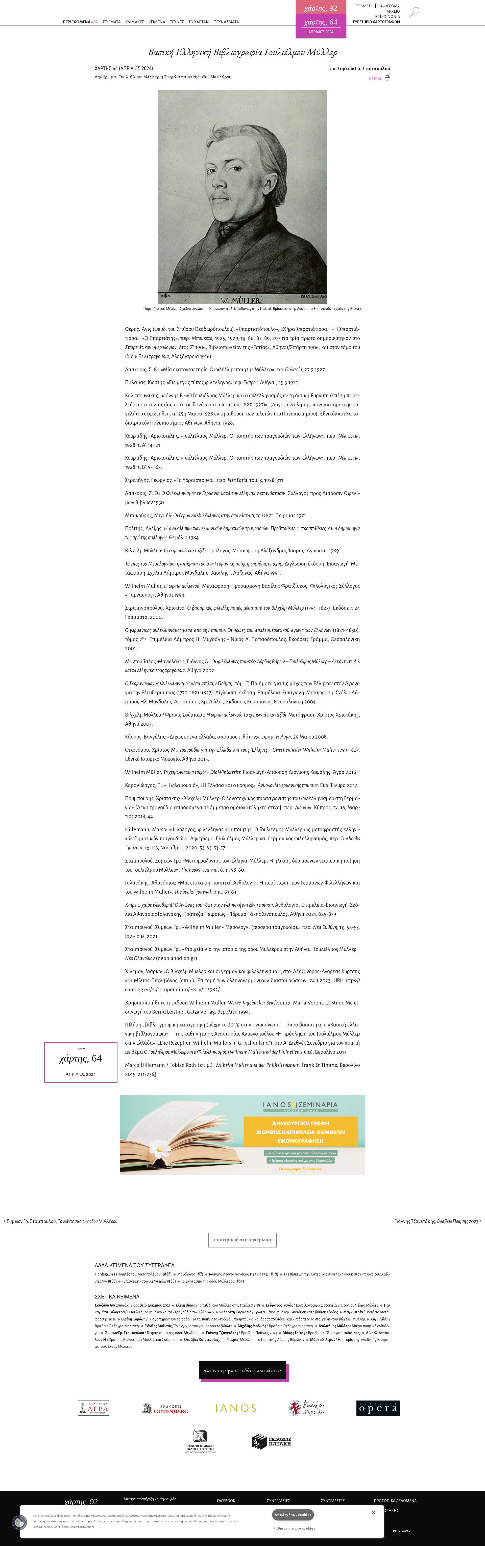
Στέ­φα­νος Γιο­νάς (322, 1305)
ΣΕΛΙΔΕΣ (363, 6)
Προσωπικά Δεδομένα (395, 1501)
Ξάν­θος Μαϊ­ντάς (188, 1326)
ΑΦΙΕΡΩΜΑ (390, 6)
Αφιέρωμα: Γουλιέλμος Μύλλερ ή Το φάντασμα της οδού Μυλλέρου (163, 77)
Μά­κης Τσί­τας (321, 1333)
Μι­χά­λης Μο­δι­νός (275, 1326)
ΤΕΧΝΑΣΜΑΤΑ (226, 22)
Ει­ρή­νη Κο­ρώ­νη (243, 1319)
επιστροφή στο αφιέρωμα (242, 1239)
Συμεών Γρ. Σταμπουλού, (61, 1221)
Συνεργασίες (278, 1501)
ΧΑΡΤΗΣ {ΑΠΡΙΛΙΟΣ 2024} (124, 68)
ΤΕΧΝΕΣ (177, 22)
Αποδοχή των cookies (293, 1515)
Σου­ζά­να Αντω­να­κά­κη (132, 1305)
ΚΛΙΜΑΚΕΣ (134, 22)
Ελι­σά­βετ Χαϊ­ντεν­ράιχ (243, 1340)
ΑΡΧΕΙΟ (393, 11)
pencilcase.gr (402, 1530)
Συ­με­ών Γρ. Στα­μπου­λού (152, 1333)
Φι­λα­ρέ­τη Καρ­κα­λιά (278, 1312)
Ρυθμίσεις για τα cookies (294, 1528)
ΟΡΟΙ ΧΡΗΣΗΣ (386, 1511)
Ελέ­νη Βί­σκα (217, 1305)
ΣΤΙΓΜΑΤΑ (112, 22)
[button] (19, 1522)
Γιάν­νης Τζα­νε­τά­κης (241, 1333)
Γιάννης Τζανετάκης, (436, 1221)
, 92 (81, 1501)
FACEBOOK (226, 1501)
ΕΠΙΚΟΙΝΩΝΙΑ (387, 17)
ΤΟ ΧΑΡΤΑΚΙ (198, 22)
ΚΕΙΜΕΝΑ (157, 22)
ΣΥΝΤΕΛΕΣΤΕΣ (333, 1501)
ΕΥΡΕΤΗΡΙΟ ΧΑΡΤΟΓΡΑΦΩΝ (376, 22)
